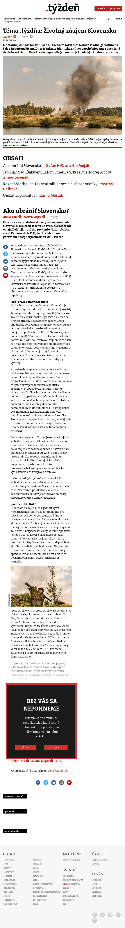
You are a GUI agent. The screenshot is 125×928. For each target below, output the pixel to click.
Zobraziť (19, 796)
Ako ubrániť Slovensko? (23, 165)
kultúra (45, 18)
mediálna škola (71, 895)
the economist (34, 18)
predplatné (69, 875)
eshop (93, 18)
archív (96, 863)
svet (6, 863)
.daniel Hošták (51, 195)
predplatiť (55, 747)
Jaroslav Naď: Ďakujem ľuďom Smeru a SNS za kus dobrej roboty (57, 172)
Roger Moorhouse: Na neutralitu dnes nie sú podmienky (50, 183)
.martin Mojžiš (77, 165)
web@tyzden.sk (57, 770)
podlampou (9, 887)
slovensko (22, 18)
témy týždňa (10, 883)
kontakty (97, 895)
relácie (77, 18)
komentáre (39, 887)
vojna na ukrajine (71, 859)
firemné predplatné (73, 879)
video (36, 879)
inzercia (97, 891)
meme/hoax (39, 899)
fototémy (38, 875)
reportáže (9, 875)
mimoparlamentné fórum (46, 891)
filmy (65, 891)
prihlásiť (25, 747)
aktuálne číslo (10, 18)
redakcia (97, 879)
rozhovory (9, 871)
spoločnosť (55, 18)
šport (36, 871)
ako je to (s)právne (42, 883)
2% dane (97, 887)
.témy (25, 36)
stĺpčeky (37, 863)
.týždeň (8, 36)
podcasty (85, 18)
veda (35, 867)
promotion (68, 899)
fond (95, 883)
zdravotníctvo (40, 895)
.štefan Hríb (55, 165)
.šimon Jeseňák (15, 177)
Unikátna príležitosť (20, 195)
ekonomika (9, 879)
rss (64, 903)
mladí (36, 903)
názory (7, 867)
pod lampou (67, 18)
